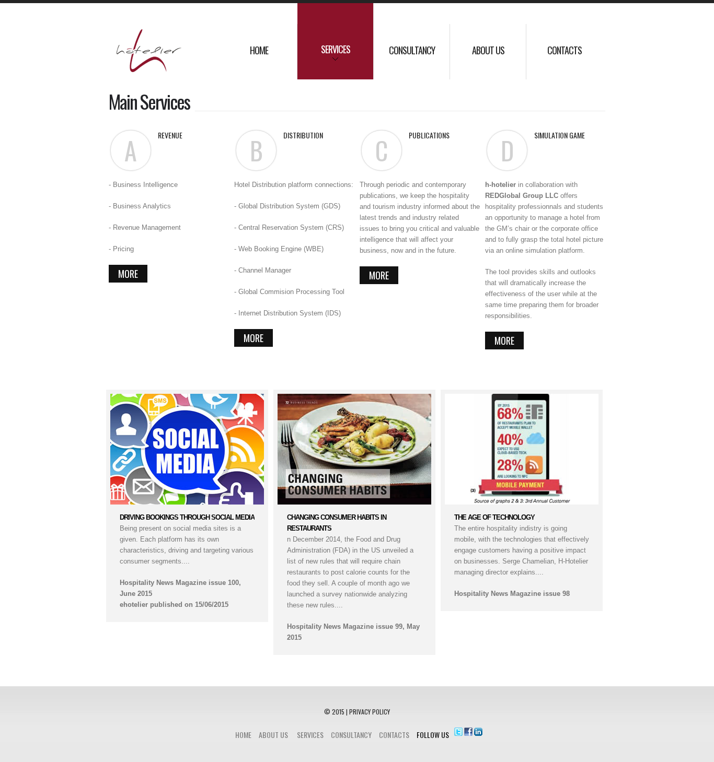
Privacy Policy (369, 711)
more (128, 273)
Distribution (303, 135)
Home (243, 734)
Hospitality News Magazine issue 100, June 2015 (180, 588)
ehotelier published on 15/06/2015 (174, 604)
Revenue (170, 135)
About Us (273, 734)
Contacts (394, 734)
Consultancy (351, 734)
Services (310, 734)
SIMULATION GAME (559, 135)
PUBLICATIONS (429, 135)
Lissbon (153, 54)
